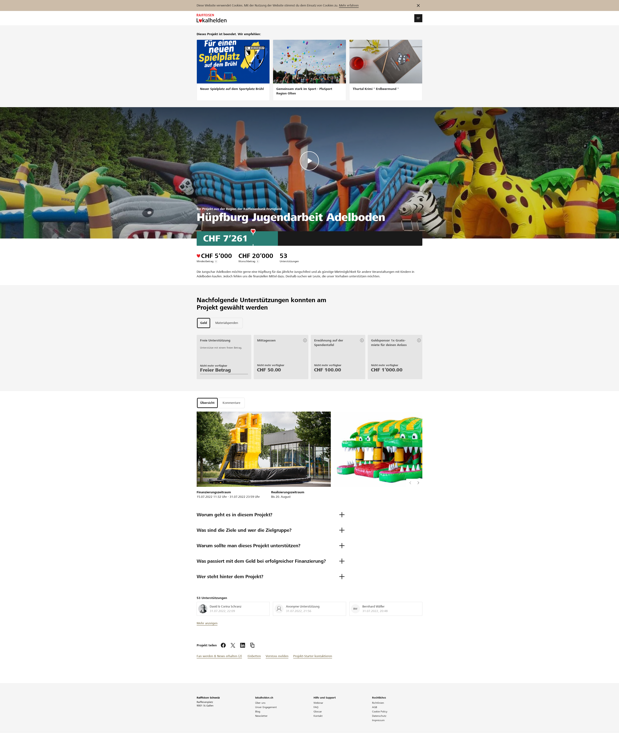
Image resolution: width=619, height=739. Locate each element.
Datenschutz (379, 715)
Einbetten (254, 656)
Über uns (260, 702)
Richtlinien (378, 702)
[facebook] (223, 645)
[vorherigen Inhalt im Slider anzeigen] (418, 483)
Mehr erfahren (349, 5)
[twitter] (233, 645)
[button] (418, 18)
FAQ (316, 707)
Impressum (378, 720)
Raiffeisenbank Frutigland (262, 209)
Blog (257, 711)
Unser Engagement (266, 707)
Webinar (318, 702)
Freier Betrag (215, 370)
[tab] (203, 323)
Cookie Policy (379, 711)
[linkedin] (242, 645)
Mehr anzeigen (207, 623)
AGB (374, 707)
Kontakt (318, 715)
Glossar (318, 711)
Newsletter (261, 715)
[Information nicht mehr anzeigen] (418, 5)
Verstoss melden (277, 656)
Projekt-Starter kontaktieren (312, 656)
